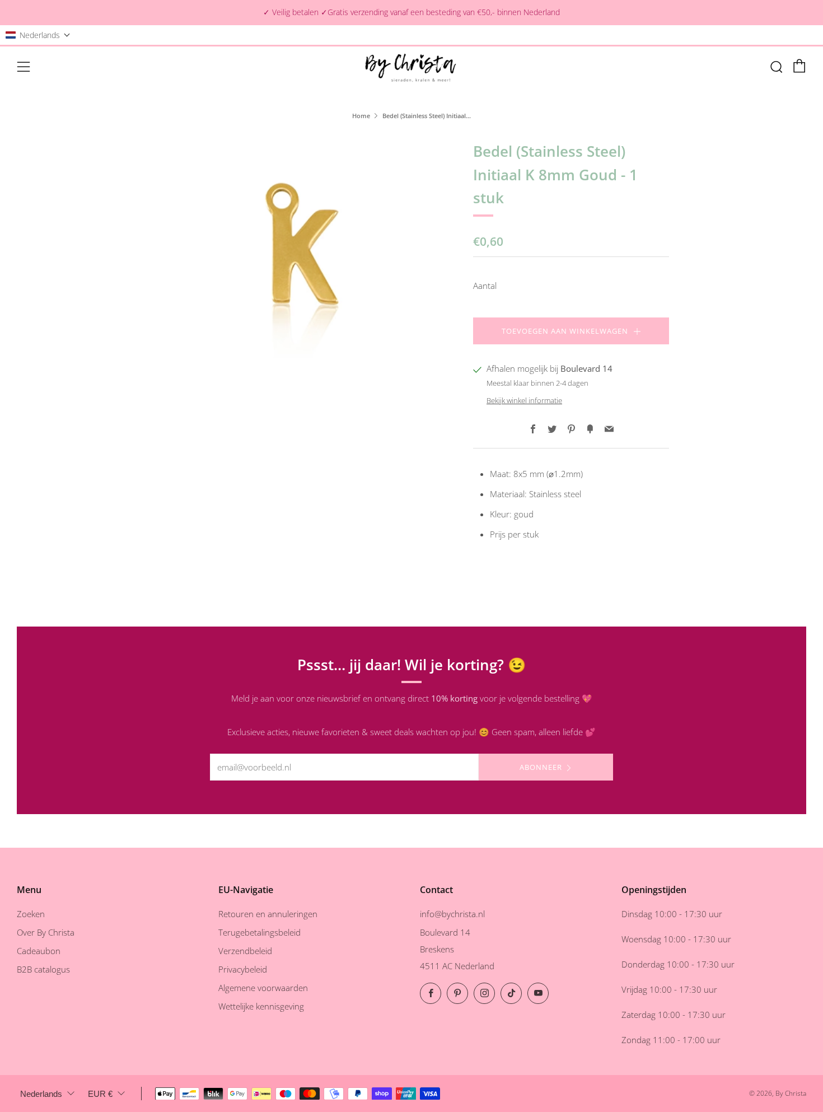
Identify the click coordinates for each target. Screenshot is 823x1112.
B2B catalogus (43, 969)
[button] (38, 35)
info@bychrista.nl (452, 913)
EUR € (100, 1094)
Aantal (485, 285)
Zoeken (31, 913)
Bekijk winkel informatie (524, 400)
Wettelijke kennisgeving (261, 1006)
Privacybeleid (242, 969)
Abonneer (541, 767)
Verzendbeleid (245, 950)
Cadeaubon (38, 950)
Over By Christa (45, 932)
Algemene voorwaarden (263, 987)
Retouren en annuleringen (267, 913)
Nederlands (41, 1094)
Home (361, 115)
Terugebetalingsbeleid (259, 932)
